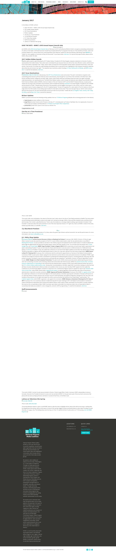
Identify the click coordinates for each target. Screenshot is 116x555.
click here (66, 54)
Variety (85, 90)
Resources (65, 1)
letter (29, 249)
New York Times (35, 92)
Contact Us (81, 1)
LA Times (68, 68)
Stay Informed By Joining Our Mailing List (87, 429)
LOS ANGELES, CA (71, 426)
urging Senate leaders (52, 270)
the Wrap (24, 92)
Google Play (25, 246)
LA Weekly (80, 68)
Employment (73, 1)
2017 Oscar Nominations (54, 75)
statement (67, 83)
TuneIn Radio (34, 246)
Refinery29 (74, 68)
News (59, 1)
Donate (91, 1)
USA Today (90, 90)
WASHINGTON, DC (71, 428)
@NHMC (88, 52)
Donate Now (85, 432)
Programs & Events (51, 1)
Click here (43, 225)
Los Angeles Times (77, 90)
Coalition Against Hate (28, 279)
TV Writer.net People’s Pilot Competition (58, 103)
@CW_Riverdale (33, 403)
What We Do (41, 1)
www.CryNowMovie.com (37, 234)
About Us (33, 1)
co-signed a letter (86, 272)
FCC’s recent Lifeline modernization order (34, 265)
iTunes (90, 244)
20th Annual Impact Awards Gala (39, 49)
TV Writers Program (62, 97)
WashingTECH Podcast (27, 242)
